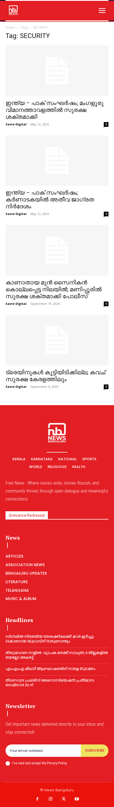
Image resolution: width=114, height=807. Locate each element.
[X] (63, 799)
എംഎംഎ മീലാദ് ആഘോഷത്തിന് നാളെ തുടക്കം (50, 669)
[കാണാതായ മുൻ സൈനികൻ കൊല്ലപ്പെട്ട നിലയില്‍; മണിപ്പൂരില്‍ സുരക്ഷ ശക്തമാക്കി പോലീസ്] (57, 250)
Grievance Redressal (27, 515)
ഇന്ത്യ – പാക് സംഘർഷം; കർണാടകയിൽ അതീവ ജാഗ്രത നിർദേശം (50, 199)
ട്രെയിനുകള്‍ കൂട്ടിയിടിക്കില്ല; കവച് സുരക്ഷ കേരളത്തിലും (55, 376)
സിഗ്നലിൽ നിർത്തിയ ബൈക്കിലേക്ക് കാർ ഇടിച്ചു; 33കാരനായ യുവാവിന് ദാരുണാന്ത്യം (50, 639)
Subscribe (94, 750)
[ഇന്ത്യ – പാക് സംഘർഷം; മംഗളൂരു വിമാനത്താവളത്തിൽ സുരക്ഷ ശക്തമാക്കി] (57, 70)
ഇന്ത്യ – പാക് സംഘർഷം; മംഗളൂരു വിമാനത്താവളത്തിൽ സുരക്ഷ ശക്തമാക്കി (54, 110)
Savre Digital (16, 124)
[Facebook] (37, 799)
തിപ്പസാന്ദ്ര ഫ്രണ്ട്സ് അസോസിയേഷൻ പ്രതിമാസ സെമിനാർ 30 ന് (50, 683)
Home (10, 27)
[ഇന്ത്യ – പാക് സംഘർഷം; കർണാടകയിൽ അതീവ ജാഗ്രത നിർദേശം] (57, 160)
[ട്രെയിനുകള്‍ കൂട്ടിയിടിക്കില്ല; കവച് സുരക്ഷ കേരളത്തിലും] (57, 340)
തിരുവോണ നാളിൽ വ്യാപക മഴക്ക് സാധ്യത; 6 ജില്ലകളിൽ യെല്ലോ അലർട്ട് (57, 655)
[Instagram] (50, 799)
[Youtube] (77, 799)
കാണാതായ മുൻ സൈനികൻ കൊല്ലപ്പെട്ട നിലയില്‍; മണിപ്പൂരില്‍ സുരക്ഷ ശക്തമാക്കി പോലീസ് (54, 289)
